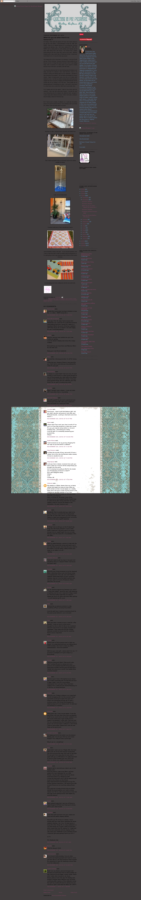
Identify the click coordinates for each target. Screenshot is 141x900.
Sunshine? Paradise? (87, 334)
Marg (48, 356)
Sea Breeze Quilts (86, 319)
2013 (83, 193)
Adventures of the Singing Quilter (86, 254)
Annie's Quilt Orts (86, 258)
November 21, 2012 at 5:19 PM (59, 673)
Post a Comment (49, 890)
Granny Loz (84, 272)
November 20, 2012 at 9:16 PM (59, 405)
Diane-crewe (50, 309)
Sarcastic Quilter (86, 316)
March (84, 234)
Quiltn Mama (51, 440)
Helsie (49, 422)
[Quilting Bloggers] (87, 128)
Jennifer (49, 388)
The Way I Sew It (86, 352)
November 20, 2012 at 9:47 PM (59, 418)
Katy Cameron (51, 450)
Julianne (49, 524)
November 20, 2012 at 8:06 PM (59, 353)
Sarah (49, 676)
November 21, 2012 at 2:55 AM (59, 565)
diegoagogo (50, 461)
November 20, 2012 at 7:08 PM (59, 315)
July (83, 225)
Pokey (49, 541)
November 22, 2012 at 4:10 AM (59, 744)
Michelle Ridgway (52, 397)
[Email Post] (62, 297)
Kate (48, 603)
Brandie (49, 845)
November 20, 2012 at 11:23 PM (59, 458)
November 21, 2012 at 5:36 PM (59, 689)
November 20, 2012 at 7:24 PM (59, 331)
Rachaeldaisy (51, 371)
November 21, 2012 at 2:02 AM (59, 554)
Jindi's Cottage (51, 868)
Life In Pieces (85, 286)
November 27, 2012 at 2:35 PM (59, 850)
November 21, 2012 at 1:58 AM (59, 537)
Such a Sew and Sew (87, 331)
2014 (83, 191)
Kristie (49, 510)
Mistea (49, 335)
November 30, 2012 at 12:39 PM (60, 865)
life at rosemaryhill (86, 282)
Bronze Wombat (86, 265)
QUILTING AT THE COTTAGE (86, 308)
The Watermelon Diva (87, 348)
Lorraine (49, 409)
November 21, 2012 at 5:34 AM (59, 616)
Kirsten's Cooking (52, 733)
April (84, 232)
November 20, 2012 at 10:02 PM (60, 436)
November (85, 199)
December (85, 197)
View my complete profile (87, 123)
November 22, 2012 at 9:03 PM (59, 808)
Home (60, 892)
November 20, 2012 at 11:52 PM (59, 479)
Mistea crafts (85, 296)
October (85, 219)
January (85, 238)
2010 (83, 243)
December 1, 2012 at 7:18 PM (58, 886)
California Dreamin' (87, 268)
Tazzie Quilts (85, 338)
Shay (88, 46)
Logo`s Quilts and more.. (88, 289)
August (84, 223)
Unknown (50, 483)
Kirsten (49, 640)
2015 (83, 189)
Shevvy (49, 693)
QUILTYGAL (84, 312)
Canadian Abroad (52, 557)
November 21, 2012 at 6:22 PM (59, 707)
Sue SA (49, 766)
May (84, 230)
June (84, 228)
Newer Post (47, 892)
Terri (48, 620)
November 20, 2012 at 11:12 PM (59, 446)
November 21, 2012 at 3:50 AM (59, 583)
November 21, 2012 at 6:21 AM (59, 636)
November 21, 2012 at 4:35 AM (59, 600)
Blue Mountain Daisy (87, 262)
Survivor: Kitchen (87, 201)
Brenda (49, 587)
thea (48, 747)
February (85, 236)
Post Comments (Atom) (59, 895)
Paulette (49, 569)
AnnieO (49, 660)
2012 (83, 195)
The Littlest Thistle (86, 346)
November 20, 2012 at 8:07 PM (59, 368)
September (85, 221)
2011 (83, 241)
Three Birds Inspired (53, 318)
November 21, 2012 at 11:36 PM (59, 729)
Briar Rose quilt (54, 298)
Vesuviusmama (51, 854)
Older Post (74, 892)
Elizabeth (50, 812)
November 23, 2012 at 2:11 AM (59, 842)
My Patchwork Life (86, 299)
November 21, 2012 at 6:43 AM (59, 656)
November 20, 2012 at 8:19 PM (59, 384)
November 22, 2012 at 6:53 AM (59, 762)
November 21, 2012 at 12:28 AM (59, 521)
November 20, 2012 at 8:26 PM (59, 394)
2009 (83, 245)
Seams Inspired (85, 323)
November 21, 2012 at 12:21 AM (59, 506)
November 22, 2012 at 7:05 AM (59, 797)
